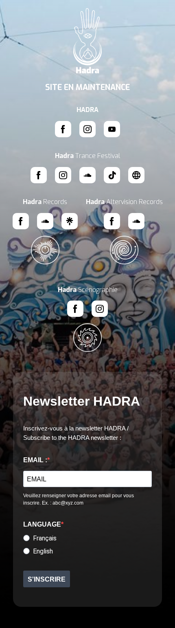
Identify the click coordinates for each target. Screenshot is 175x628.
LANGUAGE (42, 524)
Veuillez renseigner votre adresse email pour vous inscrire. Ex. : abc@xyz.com (78, 499)
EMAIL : (35, 460)
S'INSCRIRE (47, 579)
